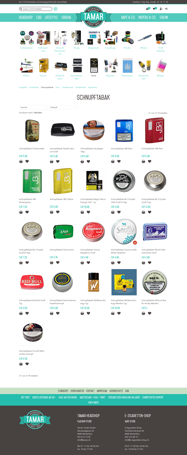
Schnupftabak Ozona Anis (62, 250)
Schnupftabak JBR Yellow (61, 199)
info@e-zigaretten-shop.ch (137, 440)
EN (167, 2)
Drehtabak (34, 87)
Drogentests (93, 48)
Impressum (102, 390)
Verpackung (127, 76)
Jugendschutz (116, 390)
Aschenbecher (26, 48)
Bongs (77, 48)
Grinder (127, 48)
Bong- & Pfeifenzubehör (60, 51)
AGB (127, 390)
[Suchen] (21, 9)
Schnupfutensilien (77, 77)
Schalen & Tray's (59, 77)
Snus (57, 87)
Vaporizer (110, 76)
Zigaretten (92, 87)
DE (158, 2)
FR (161, 2)
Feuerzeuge (110, 48)
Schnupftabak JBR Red (152, 148)
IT (164, 2)
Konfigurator (77, 390)
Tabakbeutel (67, 87)
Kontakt (153, 2)
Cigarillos (23, 87)
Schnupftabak (47, 87)
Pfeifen (26, 76)
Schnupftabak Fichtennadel (31, 148)
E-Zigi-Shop (145, 2)
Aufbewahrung (43, 49)
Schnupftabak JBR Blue (121, 148)
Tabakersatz (80, 87)
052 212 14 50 (83, 437)
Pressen (43, 76)
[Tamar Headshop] (93, 17)
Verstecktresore (144, 77)
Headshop (136, 2)
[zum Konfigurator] (55, 9)
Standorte (63, 390)
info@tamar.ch (84, 440)
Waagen (160, 76)
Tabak (93, 76)
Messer (144, 48)
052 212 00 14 (131, 437)
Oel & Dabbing (160, 49)
